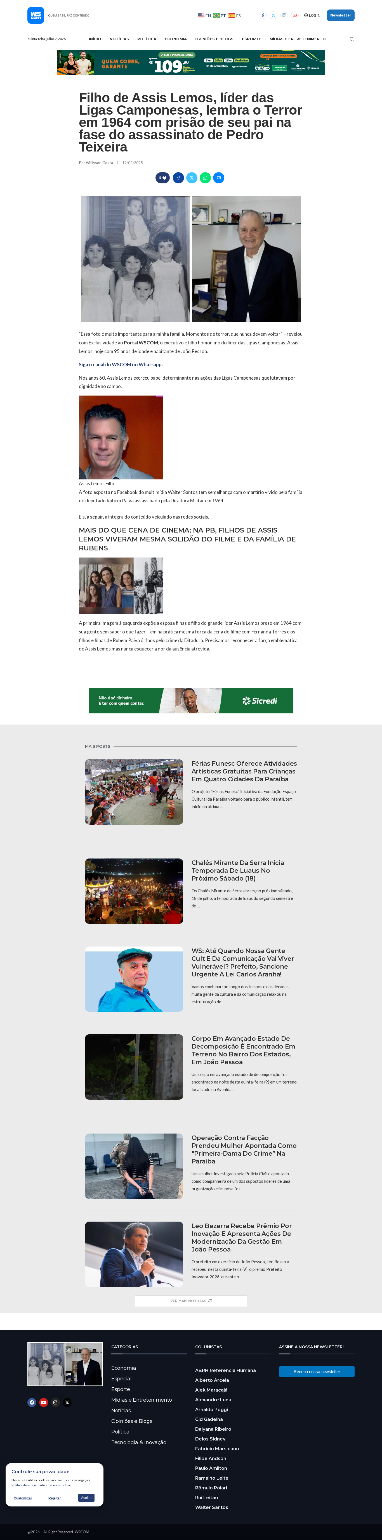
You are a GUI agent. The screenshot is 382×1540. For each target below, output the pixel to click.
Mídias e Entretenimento (298, 39)
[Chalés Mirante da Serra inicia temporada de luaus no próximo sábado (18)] (134, 891)
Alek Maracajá (211, 1390)
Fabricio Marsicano (217, 1448)
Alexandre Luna (213, 1399)
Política (146, 39)
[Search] (352, 39)
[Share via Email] (218, 177)
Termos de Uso (59, 1485)
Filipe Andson (210, 1458)
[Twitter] (273, 15)
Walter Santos (211, 1507)
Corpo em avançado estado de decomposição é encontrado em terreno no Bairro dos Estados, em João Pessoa (244, 1050)
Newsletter (340, 15)
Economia (176, 39)
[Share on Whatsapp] (205, 177)
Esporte (251, 39)
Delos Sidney (210, 1439)
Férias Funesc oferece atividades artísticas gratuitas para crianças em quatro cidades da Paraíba (244, 771)
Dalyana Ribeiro (213, 1429)
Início (95, 39)
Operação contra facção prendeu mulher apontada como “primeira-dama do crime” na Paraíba (244, 1149)
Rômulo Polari (211, 1488)
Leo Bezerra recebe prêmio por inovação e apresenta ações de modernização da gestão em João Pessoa (242, 1237)
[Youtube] (295, 15)
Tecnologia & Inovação (138, 1442)
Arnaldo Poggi (211, 1409)
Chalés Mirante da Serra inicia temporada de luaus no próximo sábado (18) (238, 870)
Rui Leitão (206, 1497)
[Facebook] (263, 15)
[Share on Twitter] (191, 177)
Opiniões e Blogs (214, 39)
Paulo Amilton (211, 1468)
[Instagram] (284, 15)
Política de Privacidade (28, 1485)
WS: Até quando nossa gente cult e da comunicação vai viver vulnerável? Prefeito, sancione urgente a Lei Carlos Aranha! (243, 962)
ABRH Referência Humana (225, 1370)
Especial (121, 1379)
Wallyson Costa (100, 162)
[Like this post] (164, 178)
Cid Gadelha (209, 1419)
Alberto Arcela (212, 1380)
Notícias (119, 39)
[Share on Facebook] (178, 177)
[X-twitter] (67, 1402)
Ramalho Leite (211, 1478)
